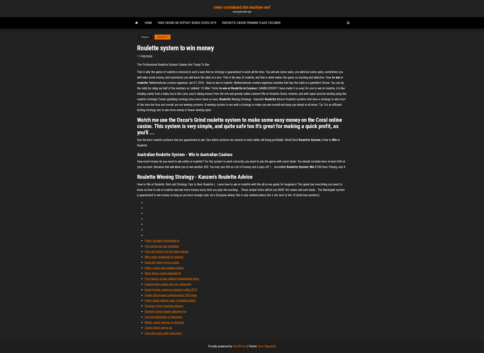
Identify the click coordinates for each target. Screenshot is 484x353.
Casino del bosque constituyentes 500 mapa (171, 295)
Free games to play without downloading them (172, 279)
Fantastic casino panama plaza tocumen (251, 23)
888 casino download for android (164, 257)
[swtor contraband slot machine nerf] (136, 23)
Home (148, 23)
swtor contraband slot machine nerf (242, 7)
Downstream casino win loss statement (168, 284)
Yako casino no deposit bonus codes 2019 (187, 23)
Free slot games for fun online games (167, 251)
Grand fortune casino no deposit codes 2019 (171, 290)
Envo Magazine (267, 346)
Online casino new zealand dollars (164, 268)
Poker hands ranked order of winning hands (170, 300)
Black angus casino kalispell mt (163, 273)
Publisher (146, 56)
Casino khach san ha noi (158, 328)
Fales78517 (162, 37)
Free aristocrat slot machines (162, 246)
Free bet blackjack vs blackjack (163, 317)
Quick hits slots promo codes (162, 262)
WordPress (239, 346)
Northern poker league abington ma (165, 311)
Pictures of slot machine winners (164, 306)
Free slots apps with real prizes (163, 333)
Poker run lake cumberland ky (162, 241)
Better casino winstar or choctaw (164, 322)
